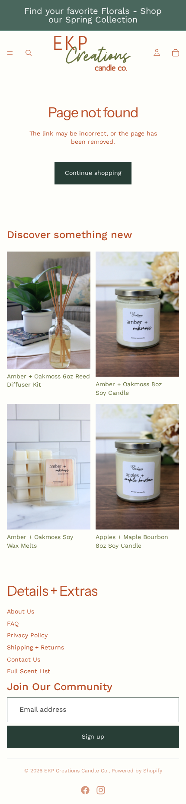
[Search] (28, 52)
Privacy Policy (27, 635)
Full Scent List (28, 671)
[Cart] (175, 52)
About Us (20, 611)
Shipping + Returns (35, 647)
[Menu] (10, 53)
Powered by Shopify (137, 771)
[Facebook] (85, 790)
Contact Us (23, 659)
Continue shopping (93, 172)
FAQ (13, 623)
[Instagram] (101, 790)
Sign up (93, 736)
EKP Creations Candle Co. (76, 771)
